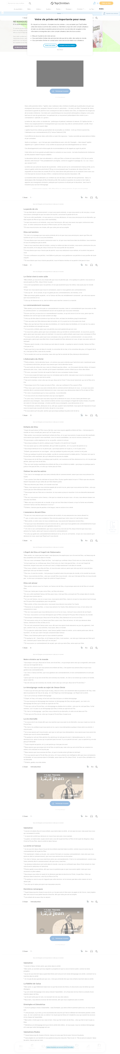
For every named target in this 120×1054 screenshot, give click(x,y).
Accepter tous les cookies (67, 45)
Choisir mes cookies (50, 45)
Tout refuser (60, 49)
